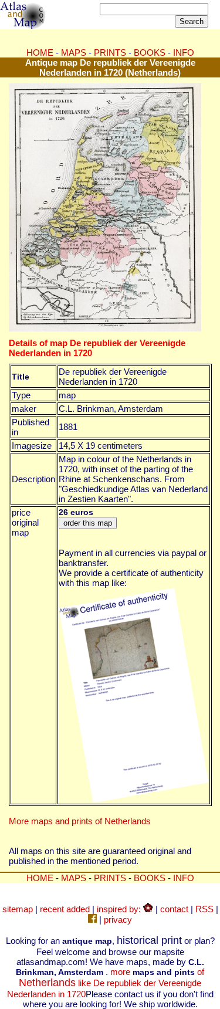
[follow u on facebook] (92, 920)
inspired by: (120, 909)
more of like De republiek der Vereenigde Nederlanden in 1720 (106, 983)
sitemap (17, 909)
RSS (204, 909)
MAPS (73, 52)
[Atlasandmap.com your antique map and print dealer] (23, 26)
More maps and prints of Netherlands (80, 821)
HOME (39, 52)
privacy (118, 920)
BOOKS (149, 52)
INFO (183, 52)
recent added (65, 909)
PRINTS (110, 52)
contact (174, 909)
